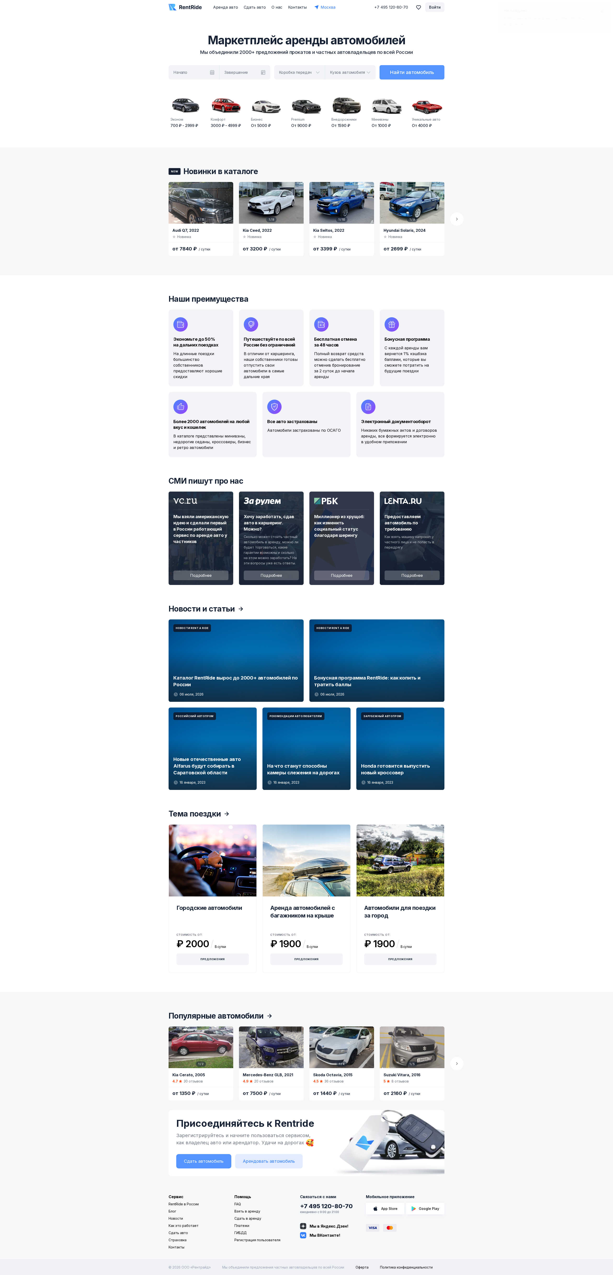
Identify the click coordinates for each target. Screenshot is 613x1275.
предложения (212, 959)
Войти (435, 7)
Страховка (178, 1240)
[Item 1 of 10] (341, 203)
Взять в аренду (247, 1211)
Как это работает (184, 1226)
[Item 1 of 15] (201, 203)
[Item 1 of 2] (201, 1047)
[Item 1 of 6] (271, 1047)
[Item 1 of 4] (341, 1047)
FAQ (237, 1204)
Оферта (362, 1267)
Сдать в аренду (247, 1218)
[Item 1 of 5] (412, 1047)
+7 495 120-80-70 (326, 1206)
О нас (277, 7)
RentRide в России (184, 1204)
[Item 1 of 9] (271, 203)
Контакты (297, 7)
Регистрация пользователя (257, 1240)
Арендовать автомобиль (269, 1161)
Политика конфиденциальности (406, 1267)
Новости (176, 1218)
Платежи (241, 1226)
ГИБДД (240, 1233)
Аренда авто (225, 7)
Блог (172, 1211)
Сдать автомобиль (204, 1161)
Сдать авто (255, 7)
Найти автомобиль (412, 72)
